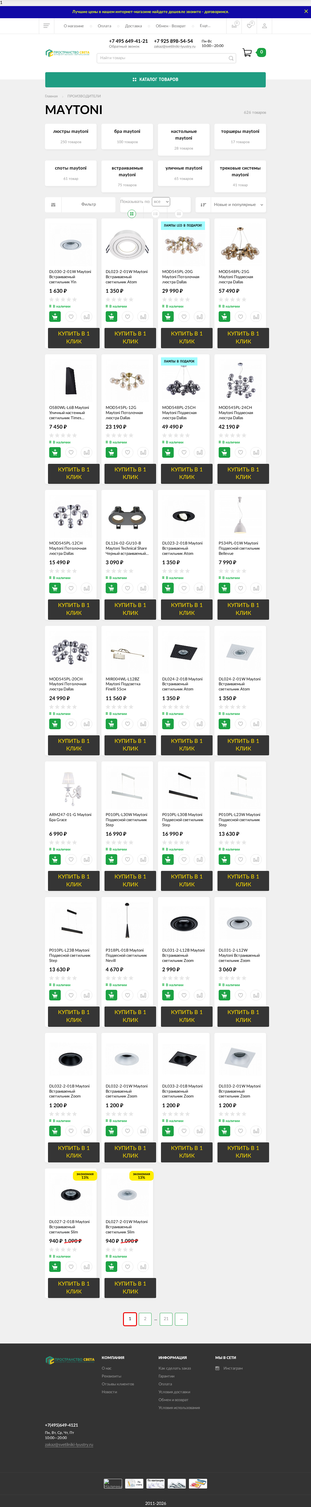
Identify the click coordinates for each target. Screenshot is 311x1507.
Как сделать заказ (175, 1368)
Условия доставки (174, 1392)
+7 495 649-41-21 (128, 41)
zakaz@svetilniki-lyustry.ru (175, 46)
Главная (51, 96)
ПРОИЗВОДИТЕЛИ (84, 96)
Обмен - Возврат (171, 26)
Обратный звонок (124, 46)
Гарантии (166, 1376)
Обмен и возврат (174, 1400)
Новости (109, 1392)
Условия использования (179, 1408)
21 (166, 1319)
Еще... (205, 26)
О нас (106, 1368)
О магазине (74, 26)
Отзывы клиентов (118, 1384)
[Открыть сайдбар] (46, 25)
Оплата (104, 26)
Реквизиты (111, 1376)
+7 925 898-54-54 (173, 41)
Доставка (133, 26)
